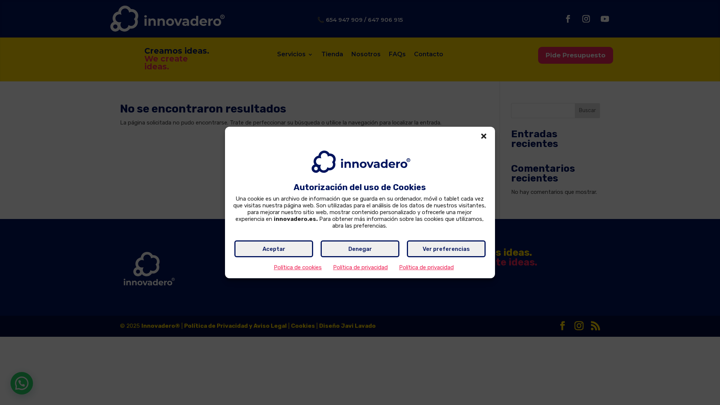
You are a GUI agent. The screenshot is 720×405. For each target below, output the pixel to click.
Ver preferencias (446, 249)
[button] (484, 136)
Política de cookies (298, 267)
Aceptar (273, 249)
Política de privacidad (360, 267)
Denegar (360, 249)
